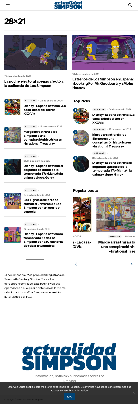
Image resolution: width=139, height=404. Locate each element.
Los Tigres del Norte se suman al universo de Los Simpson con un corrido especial (42, 206)
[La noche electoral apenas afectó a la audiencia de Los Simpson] (35, 52)
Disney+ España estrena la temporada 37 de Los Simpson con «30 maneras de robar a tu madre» (44, 240)
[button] (7, 5)
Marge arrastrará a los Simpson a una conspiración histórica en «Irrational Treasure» (43, 137)
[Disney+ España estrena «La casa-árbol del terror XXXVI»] (81, 116)
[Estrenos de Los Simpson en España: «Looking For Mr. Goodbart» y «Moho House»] (103, 52)
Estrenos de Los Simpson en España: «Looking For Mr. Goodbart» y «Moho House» (103, 83)
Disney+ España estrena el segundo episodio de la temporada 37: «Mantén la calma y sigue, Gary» (43, 172)
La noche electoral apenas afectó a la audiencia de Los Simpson (34, 83)
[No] (134, 393)
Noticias (30, 100)
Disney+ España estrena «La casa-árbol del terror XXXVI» (45, 110)
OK (69, 397)
